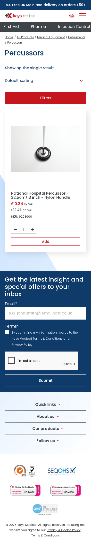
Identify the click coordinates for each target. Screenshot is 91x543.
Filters (45, 98)
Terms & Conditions (48, 339)
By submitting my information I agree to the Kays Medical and (45, 338)
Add (45, 241)
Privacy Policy (22, 345)
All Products (25, 37)
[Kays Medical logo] (19, 15)
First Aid (11, 27)
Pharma (38, 27)
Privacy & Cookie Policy (64, 530)
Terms (12, 326)
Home (9, 37)
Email (11, 304)
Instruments (76, 37)
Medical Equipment (51, 37)
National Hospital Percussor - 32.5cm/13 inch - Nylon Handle (40, 195)
